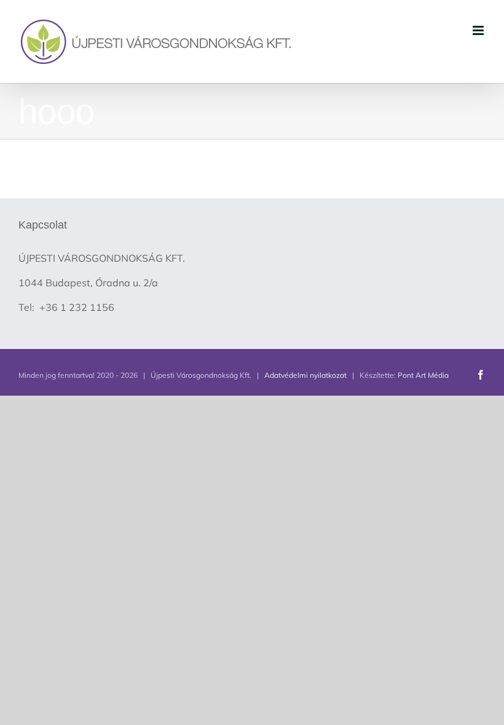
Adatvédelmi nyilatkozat (305, 375)
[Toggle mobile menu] (479, 30)
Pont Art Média (423, 375)
